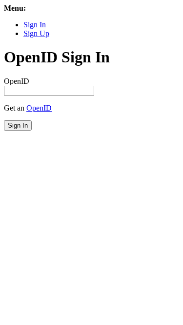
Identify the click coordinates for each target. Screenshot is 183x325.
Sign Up (36, 33)
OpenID (16, 81)
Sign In (34, 24)
